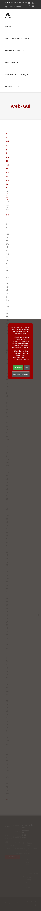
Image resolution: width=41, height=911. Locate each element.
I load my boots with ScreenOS (7, 160)
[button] (20, 86)
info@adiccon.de (15, 7)
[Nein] (38, 615)
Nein (26, 368)
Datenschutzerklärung (20, 374)
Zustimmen (18, 368)
